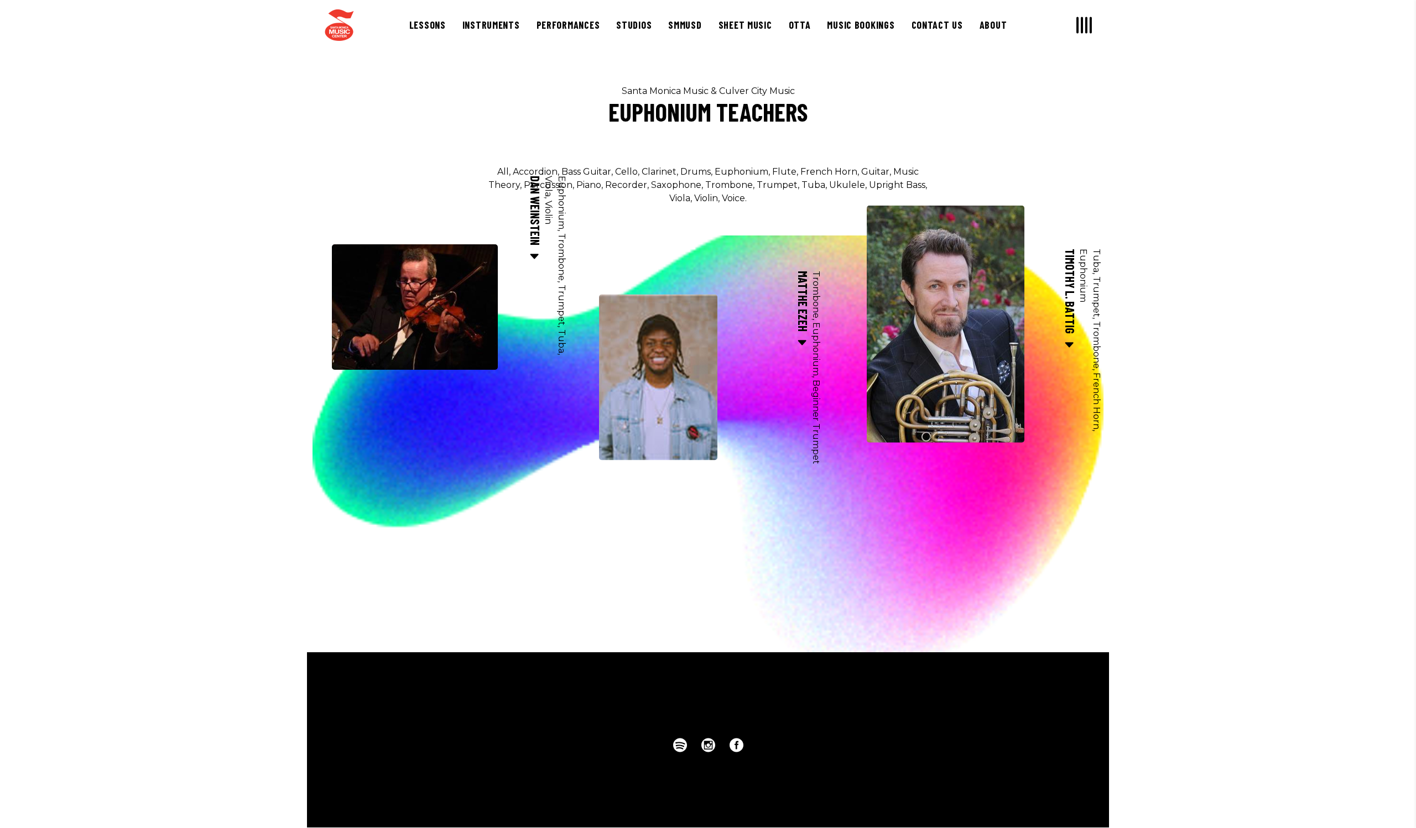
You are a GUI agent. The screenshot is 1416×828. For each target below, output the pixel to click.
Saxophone (676, 185)
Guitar (875, 171)
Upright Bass (897, 185)
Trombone (729, 185)
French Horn (828, 171)
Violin (706, 198)
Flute (784, 171)
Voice (733, 198)
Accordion (535, 171)
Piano (588, 185)
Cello (626, 171)
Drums (695, 171)
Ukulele (847, 185)
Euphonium (741, 171)
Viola (679, 198)
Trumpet (777, 185)
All (503, 171)
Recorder (626, 185)
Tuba (813, 185)
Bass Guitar (586, 171)
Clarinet (659, 171)
